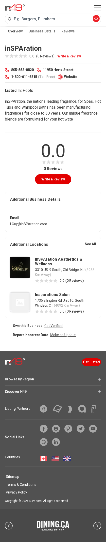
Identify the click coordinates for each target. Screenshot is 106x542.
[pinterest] (68, 428)
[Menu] (97, 8)
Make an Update (63, 335)
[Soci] (93, 409)
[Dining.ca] (53, 525)
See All (90, 244)
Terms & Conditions (21, 485)
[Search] (96, 19)
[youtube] (93, 428)
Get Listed (91, 362)
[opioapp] (44, 442)
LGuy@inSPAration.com (28, 224)
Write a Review (69, 56)
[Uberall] (59, 409)
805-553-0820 (22, 70)
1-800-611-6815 (24, 77)
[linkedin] (56, 442)
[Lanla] (83, 408)
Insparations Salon (52, 294)
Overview (15, 31)
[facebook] (44, 428)
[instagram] (56, 428)
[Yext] (45, 409)
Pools (28, 90)
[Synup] (72, 409)
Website (70, 77)
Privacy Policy (16, 492)
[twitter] (81, 428)
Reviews (68, 31)
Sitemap (12, 477)
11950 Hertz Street (58, 70)
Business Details (42, 31)
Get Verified (53, 326)
